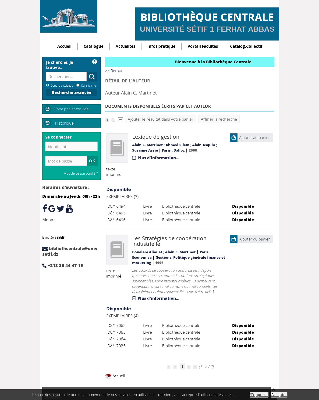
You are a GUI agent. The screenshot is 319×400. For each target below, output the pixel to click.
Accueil (64, 46)
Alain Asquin (203, 144)
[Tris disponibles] (120, 119)
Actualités (125, 46)
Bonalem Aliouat (147, 252)
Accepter (279, 394)
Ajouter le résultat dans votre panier (160, 119)
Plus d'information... (158, 157)
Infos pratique (161, 46)
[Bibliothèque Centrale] (68, 16)
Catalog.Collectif (246, 46)
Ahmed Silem (177, 144)
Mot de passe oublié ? (81, 173)
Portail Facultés (203, 46)
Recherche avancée (72, 92)
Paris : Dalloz (173, 150)
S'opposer (259, 394)
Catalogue (93, 46)
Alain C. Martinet (147, 144)
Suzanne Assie (145, 150)
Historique (64, 123)
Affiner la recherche (219, 119)
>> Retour (114, 70)
